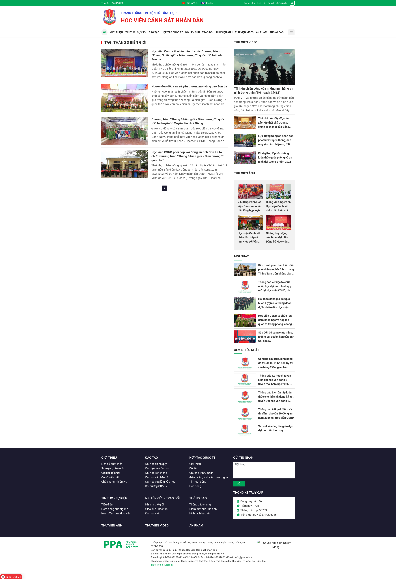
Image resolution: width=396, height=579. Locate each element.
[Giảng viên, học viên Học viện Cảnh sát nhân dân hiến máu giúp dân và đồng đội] (278, 191)
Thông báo (198, 498)
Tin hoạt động (197, 481)
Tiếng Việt (192, 3)
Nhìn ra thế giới (154, 504)
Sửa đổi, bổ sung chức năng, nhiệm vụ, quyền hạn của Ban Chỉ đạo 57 (276, 336)
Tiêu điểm (107, 504)
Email (271, 3)
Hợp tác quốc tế (202, 457)
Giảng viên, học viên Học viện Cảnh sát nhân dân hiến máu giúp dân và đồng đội (278, 210)
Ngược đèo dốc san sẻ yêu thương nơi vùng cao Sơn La (189, 86)
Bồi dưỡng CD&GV (156, 486)
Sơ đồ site (281, 3)
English (210, 3)
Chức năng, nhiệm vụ (114, 481)
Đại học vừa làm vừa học (160, 481)
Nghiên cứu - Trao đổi (162, 498)
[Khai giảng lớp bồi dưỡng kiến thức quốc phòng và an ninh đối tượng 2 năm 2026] (245, 157)
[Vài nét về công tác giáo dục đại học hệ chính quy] (245, 430)
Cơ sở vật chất (110, 477)
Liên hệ (261, 3)
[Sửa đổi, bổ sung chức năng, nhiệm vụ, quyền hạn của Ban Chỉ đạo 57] (245, 336)
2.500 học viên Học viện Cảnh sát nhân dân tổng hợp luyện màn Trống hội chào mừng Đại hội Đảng (250, 210)
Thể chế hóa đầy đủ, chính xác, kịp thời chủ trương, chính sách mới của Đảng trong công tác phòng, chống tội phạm (275, 127)
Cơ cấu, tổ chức (110, 472)
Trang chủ (249, 3)
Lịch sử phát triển (112, 463)
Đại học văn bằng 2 (156, 477)
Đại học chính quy (156, 463)
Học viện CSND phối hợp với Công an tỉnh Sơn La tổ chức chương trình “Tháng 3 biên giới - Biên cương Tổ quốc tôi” (187, 156)
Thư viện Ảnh (244, 173)
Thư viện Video (245, 42)
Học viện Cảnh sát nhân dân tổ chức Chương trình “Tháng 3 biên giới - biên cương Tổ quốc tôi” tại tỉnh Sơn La (186, 55)
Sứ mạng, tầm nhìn (113, 468)
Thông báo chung (200, 504)
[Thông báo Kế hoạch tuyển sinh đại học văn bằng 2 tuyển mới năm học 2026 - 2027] (245, 380)
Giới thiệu (109, 457)
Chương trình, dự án (201, 472)
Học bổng (195, 486)
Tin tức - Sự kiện (114, 498)
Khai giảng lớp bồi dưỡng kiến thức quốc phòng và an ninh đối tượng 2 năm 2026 (275, 157)
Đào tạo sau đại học (157, 468)
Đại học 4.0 (152, 513)
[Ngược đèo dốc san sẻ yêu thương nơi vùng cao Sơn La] (124, 98)
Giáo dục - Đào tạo (156, 509)
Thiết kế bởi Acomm (162, 564)
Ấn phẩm (196, 525)
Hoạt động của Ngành (114, 509)
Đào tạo (151, 457)
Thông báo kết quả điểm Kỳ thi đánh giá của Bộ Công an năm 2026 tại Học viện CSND (276, 413)
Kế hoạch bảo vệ (199, 513)
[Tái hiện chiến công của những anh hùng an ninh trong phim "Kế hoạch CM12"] (264, 67)
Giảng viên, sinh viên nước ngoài (208, 477)
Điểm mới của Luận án (203, 509)
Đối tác (193, 468)
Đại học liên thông (156, 472)
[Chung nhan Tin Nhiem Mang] (276, 547)
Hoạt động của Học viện (116, 513)
